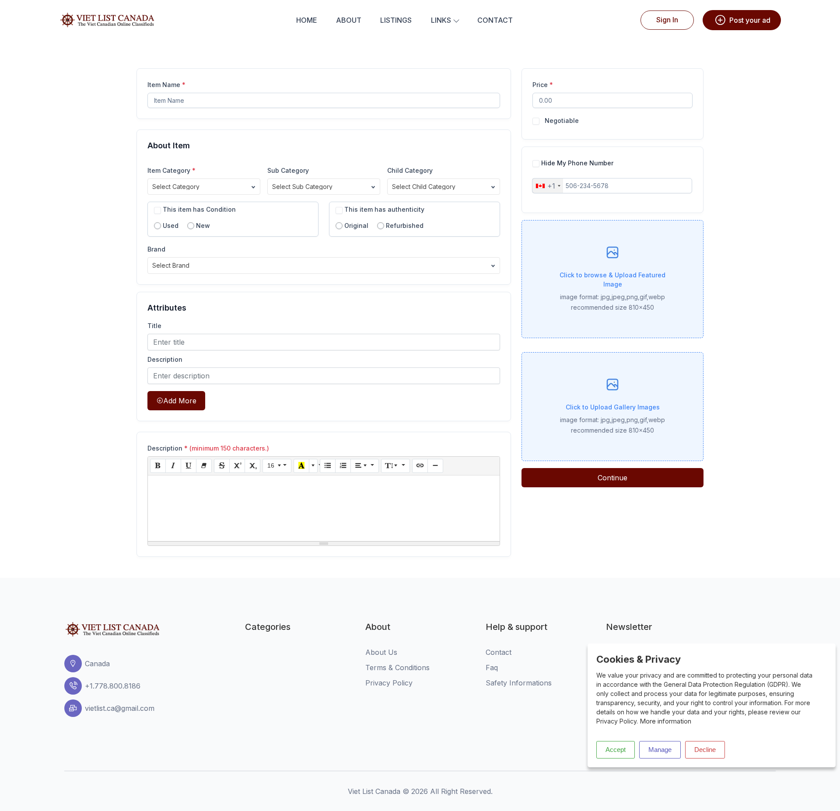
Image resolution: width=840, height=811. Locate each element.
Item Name (166, 84)
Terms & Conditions (397, 667)
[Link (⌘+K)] (420, 466)
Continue (612, 477)
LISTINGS (396, 20)
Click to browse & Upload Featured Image (612, 279)
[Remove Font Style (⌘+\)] (204, 466)
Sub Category (288, 170)
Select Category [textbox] (176, 186)
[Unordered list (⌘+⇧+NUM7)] (328, 466)
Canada (97, 663)
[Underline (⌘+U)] (188, 466)
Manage (660, 749)
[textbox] (324, 508)
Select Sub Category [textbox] (302, 186)
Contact (498, 652)
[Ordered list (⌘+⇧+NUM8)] (343, 466)
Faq (492, 667)
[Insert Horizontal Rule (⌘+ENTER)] (435, 466)
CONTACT (495, 20)
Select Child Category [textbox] (423, 186)
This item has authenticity (384, 209)
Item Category (171, 170)
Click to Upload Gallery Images (613, 407)
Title (154, 325)
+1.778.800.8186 (112, 686)
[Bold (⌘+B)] (158, 466)
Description (164, 359)
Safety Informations (519, 682)
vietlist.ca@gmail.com (119, 708)
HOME (306, 20)
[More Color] (313, 466)
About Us (381, 652)
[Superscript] (237, 466)
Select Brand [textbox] (170, 265)
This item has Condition (199, 209)
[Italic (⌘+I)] (173, 466)
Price (542, 84)
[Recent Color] (301, 466)
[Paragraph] (364, 466)
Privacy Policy (389, 682)
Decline (705, 749)
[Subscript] (252, 466)
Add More (179, 400)
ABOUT (348, 20)
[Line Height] (395, 466)
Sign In (667, 19)
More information (665, 721)
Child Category (410, 170)
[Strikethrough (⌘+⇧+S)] (222, 466)
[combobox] (203, 186)
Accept (616, 749)
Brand (156, 249)
